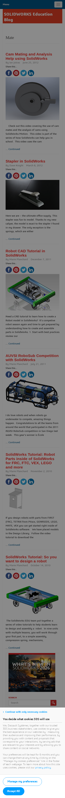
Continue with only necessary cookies (26, 712)
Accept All (13, 791)
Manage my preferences (22, 781)
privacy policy (43, 767)
